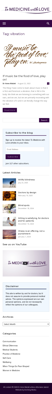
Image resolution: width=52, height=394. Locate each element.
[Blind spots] (9, 208)
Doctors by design (27, 192)
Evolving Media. (31, 390)
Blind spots (23, 205)
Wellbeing (7, 362)
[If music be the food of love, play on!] (26, 56)
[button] (4, 23)
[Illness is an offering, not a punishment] (9, 234)
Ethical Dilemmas (10, 345)
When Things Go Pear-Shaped (16, 366)
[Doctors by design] (9, 196)
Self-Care (7, 358)
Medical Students (10, 349)
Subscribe (13, 156)
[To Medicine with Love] (26, 10)
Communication (9, 341)
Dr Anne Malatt (9, 83)
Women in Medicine (11, 370)
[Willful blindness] (9, 183)
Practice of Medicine (11, 353)
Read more (9, 110)
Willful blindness (26, 179)
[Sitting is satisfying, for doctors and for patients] (9, 221)
